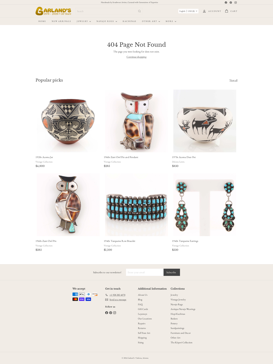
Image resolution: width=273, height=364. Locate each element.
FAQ (140, 304)
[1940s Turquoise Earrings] (204, 213)
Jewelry (83, 21)
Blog (140, 299)
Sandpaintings (177, 328)
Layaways (142, 313)
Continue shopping (137, 56)
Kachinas (129, 21)
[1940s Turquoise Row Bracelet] (136, 213)
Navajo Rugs (106, 21)
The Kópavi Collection (182, 342)
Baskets (174, 318)
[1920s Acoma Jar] (68, 129)
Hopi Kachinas (178, 313)
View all (233, 80)
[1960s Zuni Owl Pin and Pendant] (136, 129)
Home (42, 21)
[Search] (139, 11)
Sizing (141, 342)
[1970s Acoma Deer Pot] (204, 129)
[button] (188, 11)
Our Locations (145, 318)
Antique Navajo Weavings (183, 309)
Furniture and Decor (181, 332)
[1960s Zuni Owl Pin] (68, 213)
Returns (142, 328)
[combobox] (109, 11)
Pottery (174, 323)
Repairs (141, 323)
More (170, 21)
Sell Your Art (144, 332)
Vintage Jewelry (178, 299)
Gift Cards (143, 309)
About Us (142, 294)
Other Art (150, 21)
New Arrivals (61, 21)
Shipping (142, 337)
